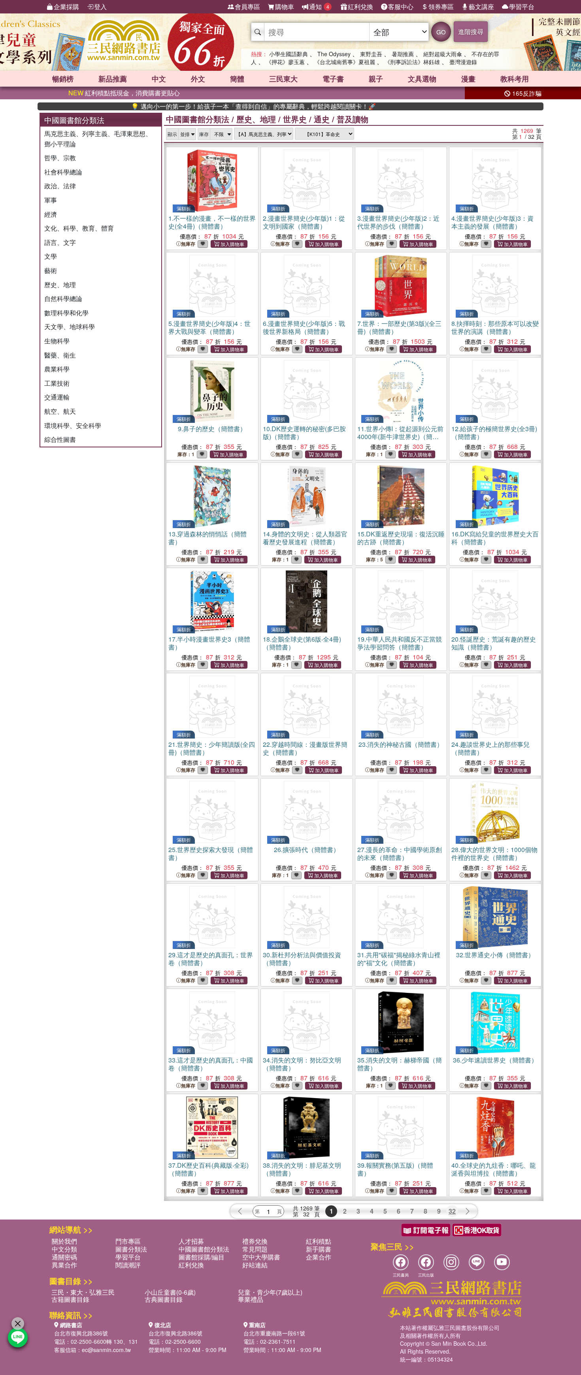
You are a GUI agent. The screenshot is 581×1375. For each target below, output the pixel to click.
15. (401, 537)
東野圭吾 (371, 54)
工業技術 (57, 383)
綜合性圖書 (60, 439)
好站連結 (255, 1264)
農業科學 (57, 368)
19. (399, 643)
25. (210, 853)
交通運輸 (57, 397)
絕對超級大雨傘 (442, 54)
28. (494, 853)
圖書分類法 (131, 1249)
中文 (159, 79)
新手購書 (318, 1249)
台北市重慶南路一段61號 (274, 1333)
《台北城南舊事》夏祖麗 (344, 62)
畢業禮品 (250, 1299)
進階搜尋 (470, 31)
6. (304, 327)
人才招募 (191, 1241)
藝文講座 (481, 6)
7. (399, 327)
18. (302, 643)
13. (207, 537)
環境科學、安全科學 (72, 425)
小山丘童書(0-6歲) (170, 1292)
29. (210, 958)
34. (302, 1063)
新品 (112, 79)
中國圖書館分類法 (197, 119)
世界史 (295, 119)
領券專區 (441, 6)
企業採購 (66, 6)
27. (399, 853)
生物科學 (57, 340)
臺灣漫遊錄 (463, 62)
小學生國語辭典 (288, 54)
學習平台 (521, 6)
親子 (376, 79)
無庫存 (188, 244)
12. (494, 432)
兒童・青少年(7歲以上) (270, 1292)
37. (208, 1169)
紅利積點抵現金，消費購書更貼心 (124, 92)
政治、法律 (60, 185)
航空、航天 (60, 411)
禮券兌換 (255, 1241)
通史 (322, 119)
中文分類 (64, 1249)
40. (493, 1169)
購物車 (284, 6)
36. (495, 1059)
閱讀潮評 (128, 1264)
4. (492, 222)
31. (398, 958)
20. (493, 643)
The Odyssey (334, 54)
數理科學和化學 (66, 312)
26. (307, 849)
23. (400, 744)
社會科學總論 (63, 171)
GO (441, 32)
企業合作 (318, 1256)
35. (399, 1063)
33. (210, 1063)
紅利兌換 (360, 6)
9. (212, 428)
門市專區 (128, 1241)
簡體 (237, 79)
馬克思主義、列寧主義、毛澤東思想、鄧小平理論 (98, 138)
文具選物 (422, 79)
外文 (198, 79)
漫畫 (468, 79)
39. (395, 1169)
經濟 (50, 214)
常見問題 (255, 1249)
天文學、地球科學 (69, 326)
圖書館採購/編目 (201, 1256)
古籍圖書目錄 (70, 1299)
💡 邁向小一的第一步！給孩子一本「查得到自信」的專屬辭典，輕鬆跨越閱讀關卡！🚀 (220, 106)
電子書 (333, 79)
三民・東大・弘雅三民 (83, 1292)
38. (302, 1169)
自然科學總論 (63, 298)
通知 (319, 6)
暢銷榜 (63, 79)
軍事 (50, 200)
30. (302, 958)
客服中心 (400, 6)
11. (400, 436)
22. (305, 748)
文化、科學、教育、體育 (79, 228)
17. (209, 643)
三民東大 (283, 79)
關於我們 (64, 1241)
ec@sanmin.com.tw (106, 1350)
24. (490, 748)
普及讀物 (352, 119)
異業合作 (64, 1264)
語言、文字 (60, 242)
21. (211, 748)
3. (398, 222)
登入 (100, 6)
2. (304, 222)
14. (305, 537)
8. (495, 327)
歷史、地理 (60, 284)
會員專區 (247, 6)
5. (209, 327)
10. (304, 432)
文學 (50, 256)
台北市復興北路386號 (81, 1333)
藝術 (50, 270)
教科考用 (514, 79)
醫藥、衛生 (60, 355)
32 (452, 1211)
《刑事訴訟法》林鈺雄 (412, 62)
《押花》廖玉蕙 (285, 62)
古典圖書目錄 (164, 1299)
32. (495, 954)
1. (212, 222)
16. (495, 537)
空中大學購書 (261, 1256)
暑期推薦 (403, 54)
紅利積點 (318, 1241)
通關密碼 (64, 1256)
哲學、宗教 (60, 157)
